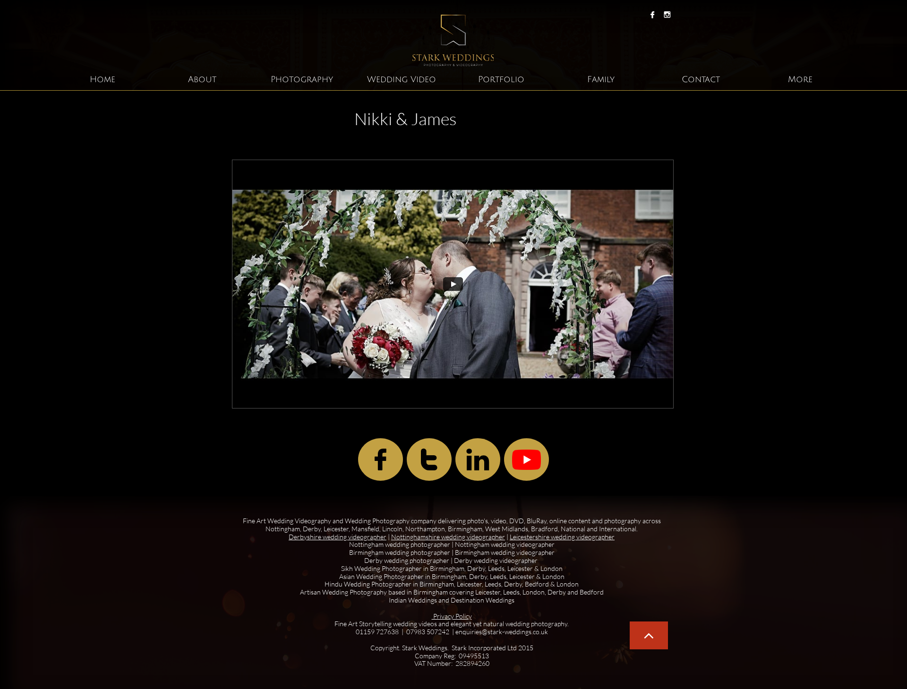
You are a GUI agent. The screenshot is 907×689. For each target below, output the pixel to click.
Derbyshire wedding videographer (337, 537)
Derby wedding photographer (407, 560)
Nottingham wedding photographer (399, 544)
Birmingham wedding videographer (505, 552)
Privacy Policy (452, 616)
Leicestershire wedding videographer (562, 537)
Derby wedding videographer (496, 560)
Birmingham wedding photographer (399, 552)
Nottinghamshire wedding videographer (448, 537)
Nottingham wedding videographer (505, 544)
